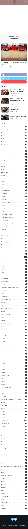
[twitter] (14, 78)
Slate (2, 472)
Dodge (2, 232)
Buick (2, 178)
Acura (2, 135)
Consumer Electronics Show (8, 223)
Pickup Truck (4, 405)
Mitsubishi (3, 381)
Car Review (4, 193)
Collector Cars (7, 59)
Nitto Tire (3, 396)
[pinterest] (14, 81)
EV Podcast (4, 254)
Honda (2, 305)
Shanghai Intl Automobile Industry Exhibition (12, 466)
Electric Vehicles (5, 251)
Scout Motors (4, 460)
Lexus (2, 345)
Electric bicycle (4, 242)
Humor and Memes (6, 308)
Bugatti (3, 175)
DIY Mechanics (5, 229)
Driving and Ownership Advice (8, 235)
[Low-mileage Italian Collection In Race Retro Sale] (14, 52)
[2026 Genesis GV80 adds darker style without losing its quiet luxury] (5, 101)
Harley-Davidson (5, 296)
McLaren (3, 372)
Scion (2, 457)
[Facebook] (12, 519)
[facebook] (14, 74)
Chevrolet (3, 199)
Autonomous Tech (5, 157)
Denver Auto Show (5, 226)
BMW (2, 169)
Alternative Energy (5, 141)
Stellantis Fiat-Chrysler (6, 475)
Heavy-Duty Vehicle (6, 299)
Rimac (2, 441)
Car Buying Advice (5, 190)
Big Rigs (3, 166)
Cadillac (3, 181)
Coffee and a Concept (6, 214)
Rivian (2, 445)
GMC (2, 293)
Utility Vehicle (4, 496)
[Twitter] (15, 519)
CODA (2, 211)
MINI (2, 378)
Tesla (2, 481)
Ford (2, 275)
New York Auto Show (6, 387)
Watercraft (3, 508)
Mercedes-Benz (5, 375)
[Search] (25, 2)
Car (2, 187)
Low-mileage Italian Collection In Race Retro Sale (13, 63)
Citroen (3, 208)
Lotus (2, 354)
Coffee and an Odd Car (7, 217)
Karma (2, 329)
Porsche (3, 417)
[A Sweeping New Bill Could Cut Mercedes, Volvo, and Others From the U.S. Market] (5, 92)
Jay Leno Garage (5, 323)
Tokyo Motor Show (5, 487)
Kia (2, 332)
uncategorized (4, 493)
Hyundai (3, 311)
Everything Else (5, 257)
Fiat (2, 269)
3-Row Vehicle (4, 129)
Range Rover (4, 435)
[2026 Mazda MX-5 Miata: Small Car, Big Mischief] (5, 110)
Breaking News (5, 172)
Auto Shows (4, 151)
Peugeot (3, 402)
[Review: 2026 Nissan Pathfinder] (5, 117)
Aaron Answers (5, 132)
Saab (2, 451)
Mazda (3, 369)
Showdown (4, 469)
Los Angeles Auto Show (7, 351)
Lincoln (3, 348)
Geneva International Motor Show (9, 287)
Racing (3, 429)
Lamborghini (4, 338)
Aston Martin (4, 145)
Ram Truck (4, 432)
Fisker (2, 272)
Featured (3, 263)
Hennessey (4, 302)
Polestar (3, 414)
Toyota (2, 490)
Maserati (3, 363)
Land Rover (4, 341)
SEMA (2, 463)
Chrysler (3, 205)
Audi (2, 148)
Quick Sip (3, 426)
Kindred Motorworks (6, 335)
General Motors (5, 281)
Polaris (3, 411)
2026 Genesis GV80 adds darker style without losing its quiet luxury (18, 100)
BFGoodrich (4, 163)
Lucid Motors (4, 357)
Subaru (3, 478)
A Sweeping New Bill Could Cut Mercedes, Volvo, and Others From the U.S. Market (17, 91)
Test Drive (3, 484)
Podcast (3, 408)
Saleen (3, 454)
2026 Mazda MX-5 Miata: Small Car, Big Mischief (17, 108)
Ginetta (3, 290)
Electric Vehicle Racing (6, 248)
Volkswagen (4, 502)
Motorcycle (4, 384)
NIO (2, 390)
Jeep (2, 326)
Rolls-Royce (4, 448)
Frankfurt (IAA (4, 278)
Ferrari (3, 266)
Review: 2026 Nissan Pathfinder (18, 116)
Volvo (2, 505)
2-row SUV (3, 126)
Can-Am (3, 184)
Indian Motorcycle (5, 314)
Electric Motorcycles (6, 244)
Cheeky (3, 196)
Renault (3, 438)
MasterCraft (4, 366)
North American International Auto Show (11, 399)
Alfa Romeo (4, 138)
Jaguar (3, 320)
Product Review (5, 423)
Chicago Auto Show (6, 202)
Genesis (3, 284)
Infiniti (2, 317)
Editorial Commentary (6, 238)
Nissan (3, 393)
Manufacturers (4, 360)
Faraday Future (5, 260)
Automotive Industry (6, 154)
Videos (3, 499)
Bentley (3, 160)
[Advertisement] (14, 19)
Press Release (16, 59)
